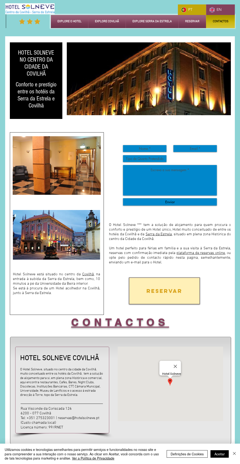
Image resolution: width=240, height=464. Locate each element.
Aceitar (219, 454)
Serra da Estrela (159, 234)
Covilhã (88, 274)
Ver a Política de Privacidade (93, 458)
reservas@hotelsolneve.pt (78, 418)
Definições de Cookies (187, 454)
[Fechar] (234, 453)
